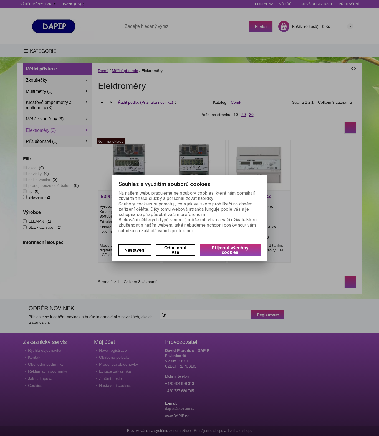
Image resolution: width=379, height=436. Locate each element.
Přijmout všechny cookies (230, 249)
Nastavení (134, 250)
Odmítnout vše (175, 249)
